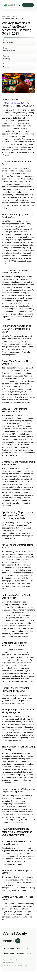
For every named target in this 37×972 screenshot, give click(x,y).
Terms (20, 966)
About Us (7, 966)
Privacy (14, 966)
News (8, 16)
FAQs (27, 948)
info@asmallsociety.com (14, 953)
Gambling (15, 16)
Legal (25, 966)
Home (3, 16)
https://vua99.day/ (13, 102)
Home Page (9, 948)
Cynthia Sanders (8, 42)
